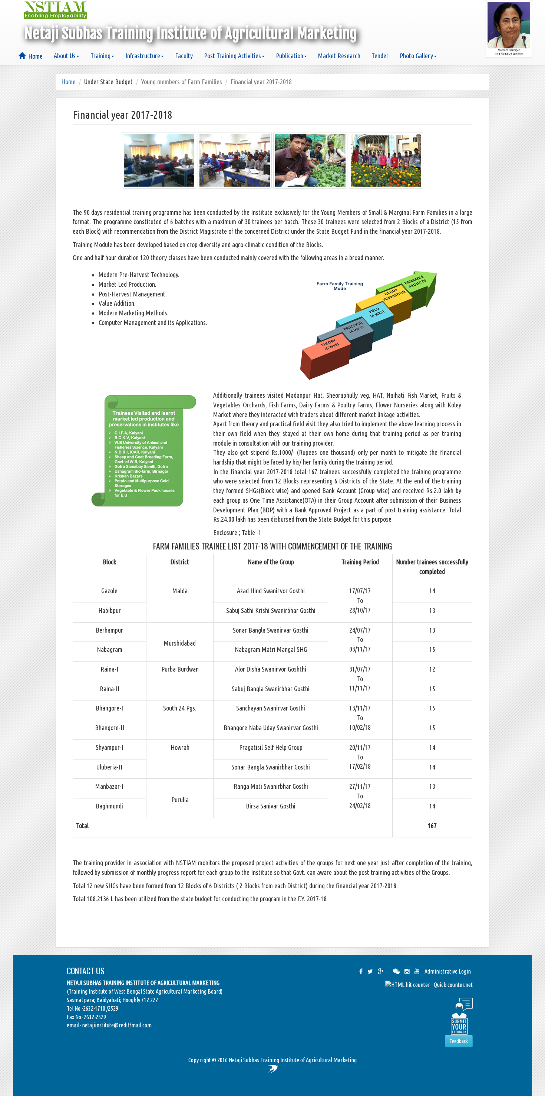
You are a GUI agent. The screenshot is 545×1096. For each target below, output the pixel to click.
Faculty (184, 55)
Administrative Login (448, 971)
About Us (65, 55)
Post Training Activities (232, 55)
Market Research (339, 55)
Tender (380, 55)
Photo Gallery (416, 55)
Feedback (459, 1041)
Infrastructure (142, 55)
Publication (289, 55)
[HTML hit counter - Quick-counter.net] (429, 984)
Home (34, 56)
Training (100, 55)
